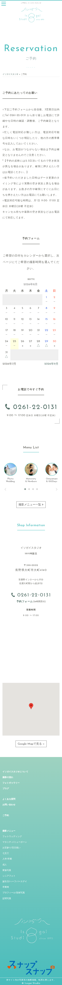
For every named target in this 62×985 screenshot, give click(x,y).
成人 (4, 865)
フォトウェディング (12, 836)
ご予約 (5, 815)
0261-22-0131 (34, 407)
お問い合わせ (8, 805)
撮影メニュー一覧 (30, 504)
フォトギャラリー (11, 783)
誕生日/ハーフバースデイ (14, 881)
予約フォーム (25, 601)
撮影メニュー (8, 831)
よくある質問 (8, 799)
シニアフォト (8, 876)
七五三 (5, 853)
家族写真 (6, 870)
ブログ (5, 789)
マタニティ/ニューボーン (14, 842)
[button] (31, 706)
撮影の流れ (7, 777)
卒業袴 (5, 887)
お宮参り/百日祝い (11, 848)
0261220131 (33, 595)
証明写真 (6, 898)
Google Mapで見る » (31, 744)
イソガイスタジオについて (15, 772)
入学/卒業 (7, 859)
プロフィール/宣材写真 (13, 893)
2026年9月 (51, 364)
